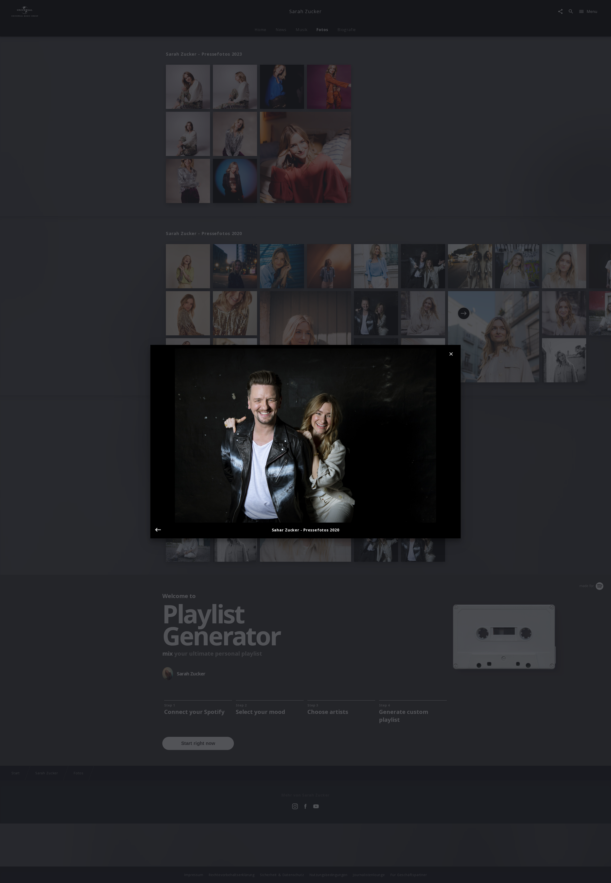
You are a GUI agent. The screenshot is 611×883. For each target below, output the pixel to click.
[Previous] (158, 529)
